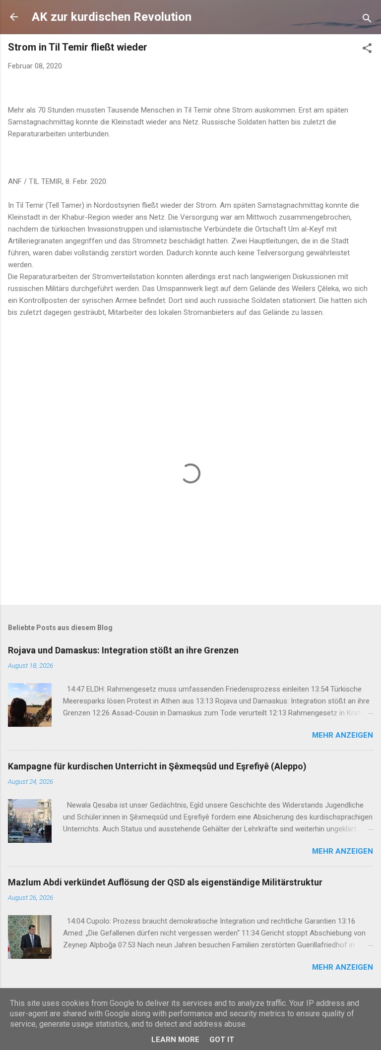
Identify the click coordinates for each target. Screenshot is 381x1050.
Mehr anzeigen (342, 735)
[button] (367, 50)
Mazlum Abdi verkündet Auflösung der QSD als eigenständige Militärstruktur (165, 882)
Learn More (175, 1039)
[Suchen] (367, 20)
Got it (221, 1039)
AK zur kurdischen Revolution (111, 17)
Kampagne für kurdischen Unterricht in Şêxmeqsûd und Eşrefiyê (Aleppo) (157, 766)
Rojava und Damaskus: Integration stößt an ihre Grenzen (123, 650)
